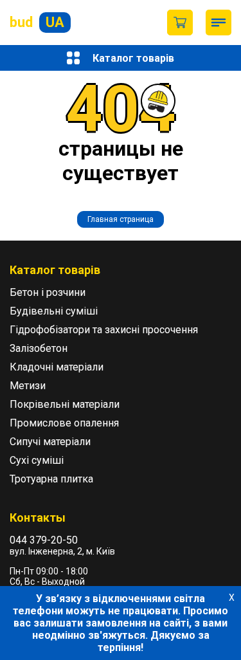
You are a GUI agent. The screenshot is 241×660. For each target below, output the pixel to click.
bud (37, 22)
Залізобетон (38, 348)
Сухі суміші (37, 460)
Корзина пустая (180, 22)
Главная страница (120, 219)
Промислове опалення (64, 423)
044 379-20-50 (44, 540)
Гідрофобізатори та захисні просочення (104, 330)
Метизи (28, 386)
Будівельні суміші (54, 311)
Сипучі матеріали (50, 441)
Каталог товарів (133, 58)
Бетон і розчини (47, 292)
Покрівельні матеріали (65, 404)
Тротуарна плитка (51, 479)
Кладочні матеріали (56, 367)
